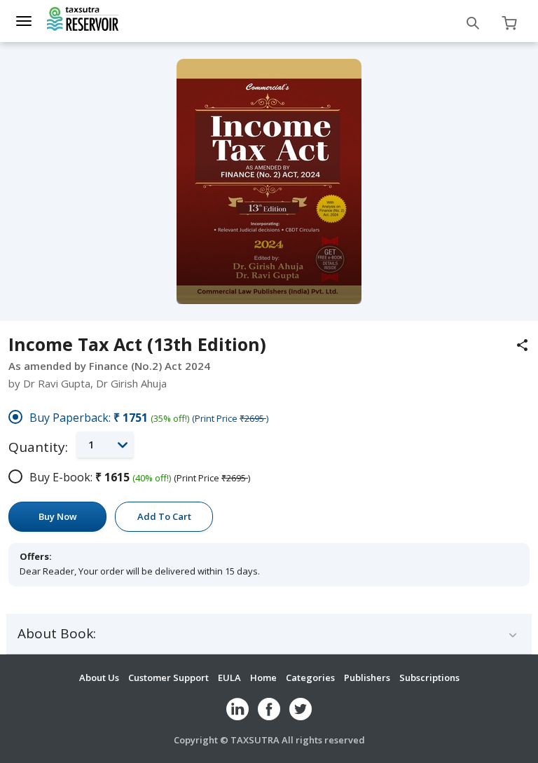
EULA (229, 677)
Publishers (367, 677)
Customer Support (168, 677)
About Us (99, 677)
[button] (105, 445)
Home (263, 677)
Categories (310, 677)
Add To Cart (164, 516)
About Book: (57, 633)
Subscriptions (429, 677)
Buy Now (58, 516)
